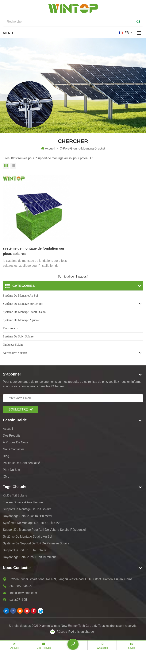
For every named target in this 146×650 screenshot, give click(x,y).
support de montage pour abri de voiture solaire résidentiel (44, 529)
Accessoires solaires (15, 352)
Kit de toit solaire (15, 495)
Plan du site (11, 469)
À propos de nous (15, 442)
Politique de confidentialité (21, 463)
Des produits (11, 435)
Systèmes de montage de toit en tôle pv (31, 522)
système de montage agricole (21, 320)
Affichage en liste (13, 166)
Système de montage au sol (20, 295)
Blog (6, 456)
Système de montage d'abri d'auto (24, 311)
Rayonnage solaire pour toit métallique (30, 557)
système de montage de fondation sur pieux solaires (33, 251)
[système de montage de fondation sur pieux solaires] (36, 208)
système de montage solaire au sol (27, 536)
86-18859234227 (21, 586)
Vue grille (6, 166)
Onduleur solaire (13, 344)
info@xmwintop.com (23, 592)
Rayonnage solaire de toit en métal (27, 516)
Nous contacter (13, 449)
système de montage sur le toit (23, 303)
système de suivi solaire (18, 336)
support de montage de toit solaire (27, 509)
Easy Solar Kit (11, 328)
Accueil (50, 148)
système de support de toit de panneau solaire (36, 543)
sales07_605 (18, 599)
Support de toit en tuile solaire (24, 550)
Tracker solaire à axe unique (23, 502)
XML (6, 476)
